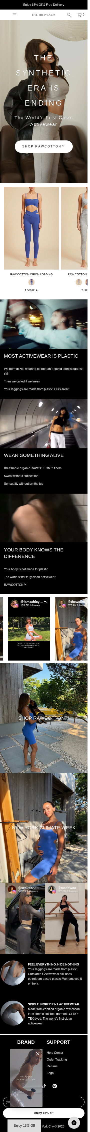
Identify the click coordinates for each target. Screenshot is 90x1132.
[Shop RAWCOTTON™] (44, 718)
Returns (52, 1066)
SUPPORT (58, 1042)
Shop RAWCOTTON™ (43, 146)
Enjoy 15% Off (44, 1113)
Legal (50, 1073)
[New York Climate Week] (44, 828)
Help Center (55, 1053)
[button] (21, 629)
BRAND (26, 1042)
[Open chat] (74, 1123)
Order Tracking (57, 1059)
